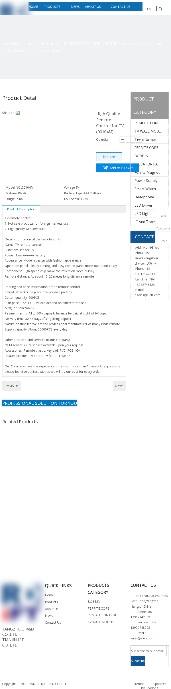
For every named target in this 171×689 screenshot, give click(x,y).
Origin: (10, 199)
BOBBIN (141, 155)
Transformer (145, 139)
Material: (12, 193)
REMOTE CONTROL (150, 123)
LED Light (142, 213)
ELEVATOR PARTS (149, 164)
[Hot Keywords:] (160, 9)
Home (49, 595)
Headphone (144, 197)
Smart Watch (145, 188)
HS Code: (70, 199)
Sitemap (139, 684)
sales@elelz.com (149, 295)
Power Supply (145, 180)
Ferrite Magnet (147, 172)
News (49, 615)
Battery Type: (73, 193)
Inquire (109, 156)
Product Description (21, 209)
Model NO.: (14, 187)
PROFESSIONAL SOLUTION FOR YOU (39, 403)
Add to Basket (121, 167)
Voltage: (69, 187)
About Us (51, 609)
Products (51, 602)
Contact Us (53, 622)
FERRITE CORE (146, 147)
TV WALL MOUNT (149, 131)
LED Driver (143, 205)
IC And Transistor (149, 221)
